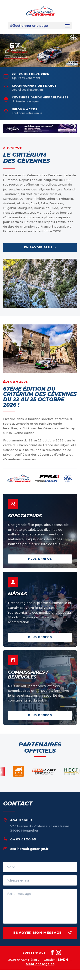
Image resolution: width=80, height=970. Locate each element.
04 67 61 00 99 (23, 839)
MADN (63, 959)
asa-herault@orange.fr (29, 849)
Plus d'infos (40, 558)
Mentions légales (40, 964)
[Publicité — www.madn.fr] (40, 128)
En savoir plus (40, 247)
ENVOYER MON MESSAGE (37, 933)
